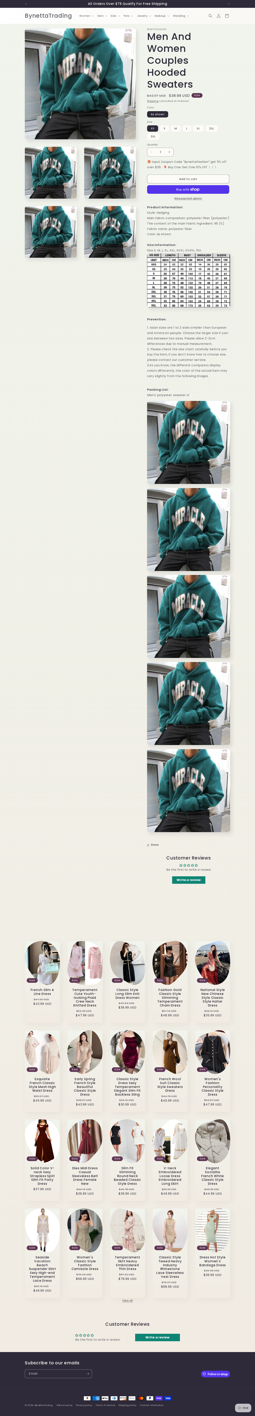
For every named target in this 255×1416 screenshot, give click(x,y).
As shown (157, 114)
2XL (211, 128)
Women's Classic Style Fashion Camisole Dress (85, 1263)
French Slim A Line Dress (42, 992)
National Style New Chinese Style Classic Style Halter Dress (212, 997)
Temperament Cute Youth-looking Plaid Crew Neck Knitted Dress (85, 997)
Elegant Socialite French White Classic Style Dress (212, 1176)
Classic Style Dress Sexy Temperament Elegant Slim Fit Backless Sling (127, 1087)
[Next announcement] (229, 3)
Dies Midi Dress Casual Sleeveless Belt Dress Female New (85, 1176)
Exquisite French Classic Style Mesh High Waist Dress (42, 1085)
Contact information (152, 1405)
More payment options (188, 198)
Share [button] (155, 845)
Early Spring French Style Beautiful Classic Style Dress (85, 1087)
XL (198, 128)
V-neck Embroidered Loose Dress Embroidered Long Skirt (170, 1176)
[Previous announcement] (26, 3)
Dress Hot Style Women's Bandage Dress (212, 1261)
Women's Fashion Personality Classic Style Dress (213, 1087)
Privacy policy (84, 1405)
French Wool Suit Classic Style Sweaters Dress (170, 1085)
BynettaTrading (44, 1405)
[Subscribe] (88, 1373)
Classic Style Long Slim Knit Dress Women (127, 994)
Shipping (152, 101)
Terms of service (105, 1405)
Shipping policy (127, 1405)
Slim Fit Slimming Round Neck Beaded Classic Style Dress (127, 1176)
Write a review (189, 880)
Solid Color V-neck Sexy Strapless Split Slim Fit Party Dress (42, 1176)
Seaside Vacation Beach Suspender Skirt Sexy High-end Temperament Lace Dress (42, 1269)
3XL (153, 136)
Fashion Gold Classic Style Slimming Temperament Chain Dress (170, 997)
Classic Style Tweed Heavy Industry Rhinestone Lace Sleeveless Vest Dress (170, 1267)
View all (127, 1300)
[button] (86, 16)
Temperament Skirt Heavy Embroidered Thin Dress (127, 1263)
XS (152, 128)
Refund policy (65, 1405)
